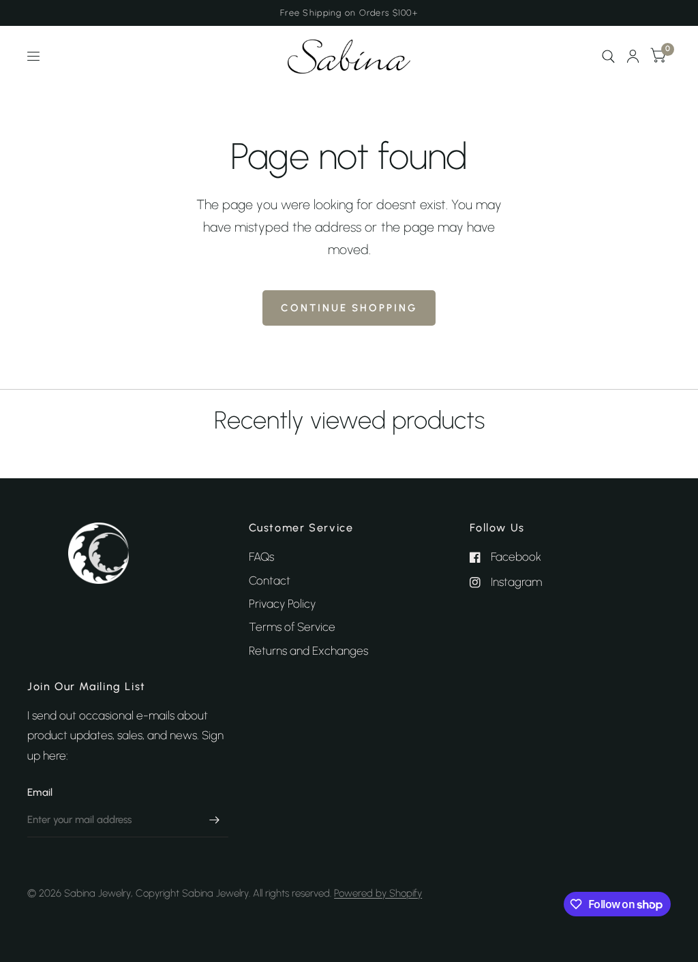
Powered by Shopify (378, 893)
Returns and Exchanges (308, 650)
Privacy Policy (282, 603)
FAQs (261, 556)
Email (40, 792)
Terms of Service (292, 627)
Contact (269, 580)
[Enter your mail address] (214, 819)
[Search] (608, 56)
